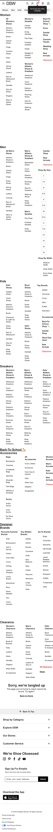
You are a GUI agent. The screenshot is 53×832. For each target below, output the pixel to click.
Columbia (47, 540)
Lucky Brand (8, 577)
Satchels (9, 476)
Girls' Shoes (27, 327)
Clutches (9, 465)
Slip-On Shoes (9, 90)
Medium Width (46, 263)
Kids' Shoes (9, 286)
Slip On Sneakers (46, 412)
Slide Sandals (28, 229)
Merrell (46, 570)
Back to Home (26, 695)
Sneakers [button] (28, 10)
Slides (27, 48)
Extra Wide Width (47, 274)
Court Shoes (27, 170)
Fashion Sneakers (28, 89)
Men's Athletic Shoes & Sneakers (29, 154)
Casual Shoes (8, 41)
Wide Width (47, 269)
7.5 (43, 181)
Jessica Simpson (9, 571)
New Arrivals (46, 54)
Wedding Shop (47, 47)
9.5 (43, 205)
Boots (8, 36)
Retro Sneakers (9, 414)
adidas (28, 538)
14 (44, 246)
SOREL (46, 578)
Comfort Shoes (9, 52)
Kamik (45, 565)
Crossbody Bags (10, 470)
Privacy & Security (8, 815)
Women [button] (5, 10)
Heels (8, 62)
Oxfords (9, 198)
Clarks (8, 553)
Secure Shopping (8, 822)
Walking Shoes (28, 108)
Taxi (7, 597)
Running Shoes (28, 95)
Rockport (46, 574)
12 (44, 234)
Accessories (11, 673)
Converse (29, 551)
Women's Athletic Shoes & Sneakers (29, 67)
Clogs (8, 47)
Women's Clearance (10, 627)
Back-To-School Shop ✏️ (47, 21)
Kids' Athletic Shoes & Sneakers (47, 374)
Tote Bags (10, 486)
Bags (8, 456)
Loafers (9, 72)
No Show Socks (9, 517)
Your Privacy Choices (14, 825)
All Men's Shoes (10, 152)
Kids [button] (19, 10)
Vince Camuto (9, 603)
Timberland (47, 582)
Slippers (9, 95)
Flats (8, 57)
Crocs (8, 562)
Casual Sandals (28, 26)
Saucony (29, 574)
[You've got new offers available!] (37, 3)
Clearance (47, 60)
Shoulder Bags (9, 481)
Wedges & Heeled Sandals (29, 55)
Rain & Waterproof (10, 333)
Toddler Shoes (9, 293)
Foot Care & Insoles (30, 473)
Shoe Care (29, 482)
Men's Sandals (28, 212)
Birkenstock (11, 543)
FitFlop (8, 566)
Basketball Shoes (29, 163)
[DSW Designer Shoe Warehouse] (11, 3)
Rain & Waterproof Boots (10, 78)
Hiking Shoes (8, 67)
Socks (9, 499)
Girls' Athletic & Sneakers (47, 392)
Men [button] (13, 10)
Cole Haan (10, 557)
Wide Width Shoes (8, 351)
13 (44, 240)
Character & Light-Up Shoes (10, 319)
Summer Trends (47, 40)
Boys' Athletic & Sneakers (47, 383)
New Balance (29, 560)
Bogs (45, 536)
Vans (27, 589)
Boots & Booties (9, 642)
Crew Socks (8, 510)
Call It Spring (8, 548)
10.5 (43, 217)
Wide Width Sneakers (28, 202)
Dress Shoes (8, 182)
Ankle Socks (8, 504)
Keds (28, 555)
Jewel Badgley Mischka (46, 559)
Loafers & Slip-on (29, 663)
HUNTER (46, 553)
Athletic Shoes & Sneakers (9, 30)
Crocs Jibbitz (30, 463)
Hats (26, 478)
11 (43, 223)
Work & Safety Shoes (9, 102)
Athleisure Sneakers (29, 76)
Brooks (28, 547)
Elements (46, 544)
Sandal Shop (46, 33)
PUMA (28, 570)
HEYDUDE (47, 549)
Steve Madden (9, 592)
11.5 (43, 229)
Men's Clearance (30, 627)
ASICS (28, 543)
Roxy (8, 587)
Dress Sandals (28, 33)
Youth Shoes (8, 299)
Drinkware (29, 467)
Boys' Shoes (27, 286)
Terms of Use (6, 819)
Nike (27, 566)
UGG (45, 586)
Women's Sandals (29, 20)
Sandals (9, 85)
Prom (45, 28)
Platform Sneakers (9, 408)
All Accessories (30, 458)
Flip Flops (28, 38)
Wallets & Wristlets (10, 491)
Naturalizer (10, 583)
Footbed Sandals (28, 43)
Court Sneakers (28, 82)
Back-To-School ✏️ (42, 10)
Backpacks (10, 461)
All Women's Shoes (10, 21)
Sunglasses (29, 490)
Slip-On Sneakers (28, 102)
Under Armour (28, 583)
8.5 (43, 193)
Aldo (8, 538)
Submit (43, 779)
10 (44, 211)
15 (44, 252)
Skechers (29, 578)
